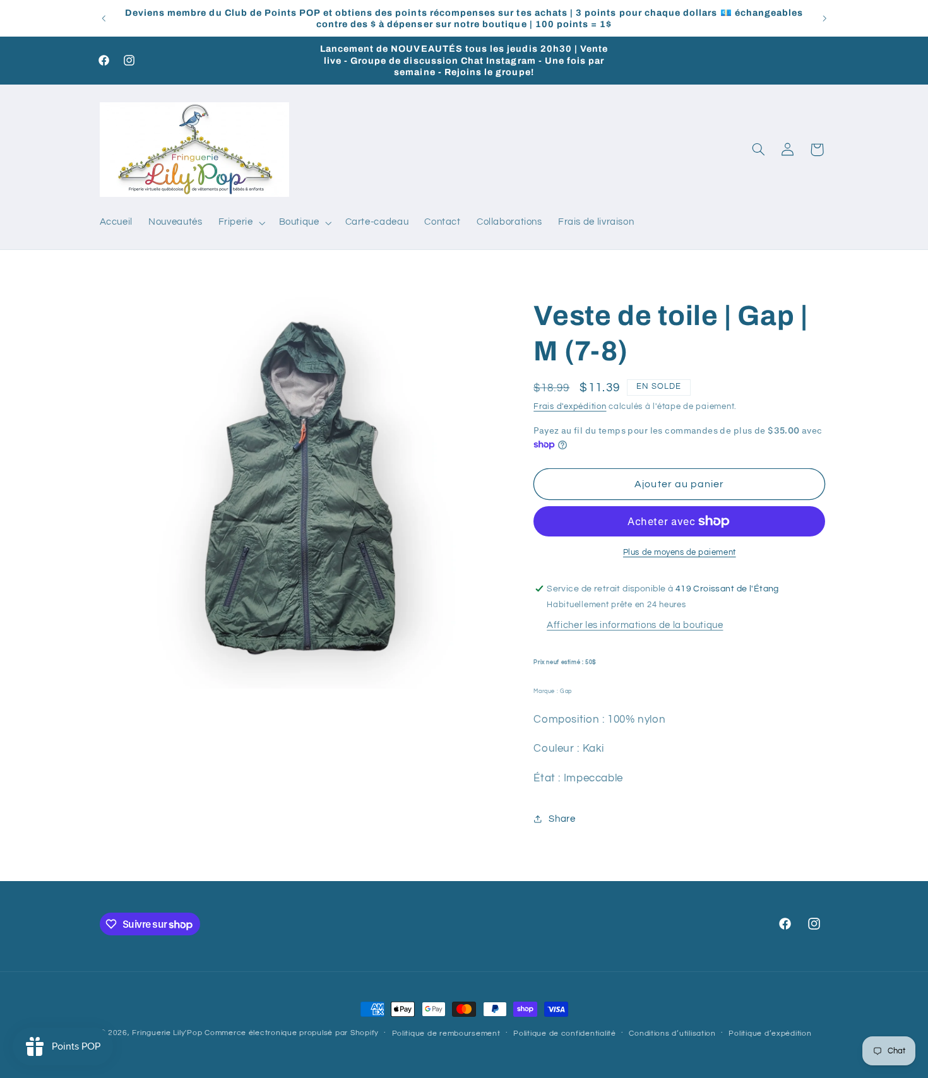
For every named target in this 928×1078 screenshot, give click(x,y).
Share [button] (562, 819)
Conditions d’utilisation (672, 1033)
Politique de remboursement (446, 1033)
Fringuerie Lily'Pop (167, 1032)
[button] (240, 223)
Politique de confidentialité (564, 1033)
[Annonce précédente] (103, 18)
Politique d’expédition (770, 1033)
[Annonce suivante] (824, 18)
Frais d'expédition (569, 407)
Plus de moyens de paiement (679, 552)
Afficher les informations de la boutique (635, 625)
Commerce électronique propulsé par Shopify (292, 1032)
